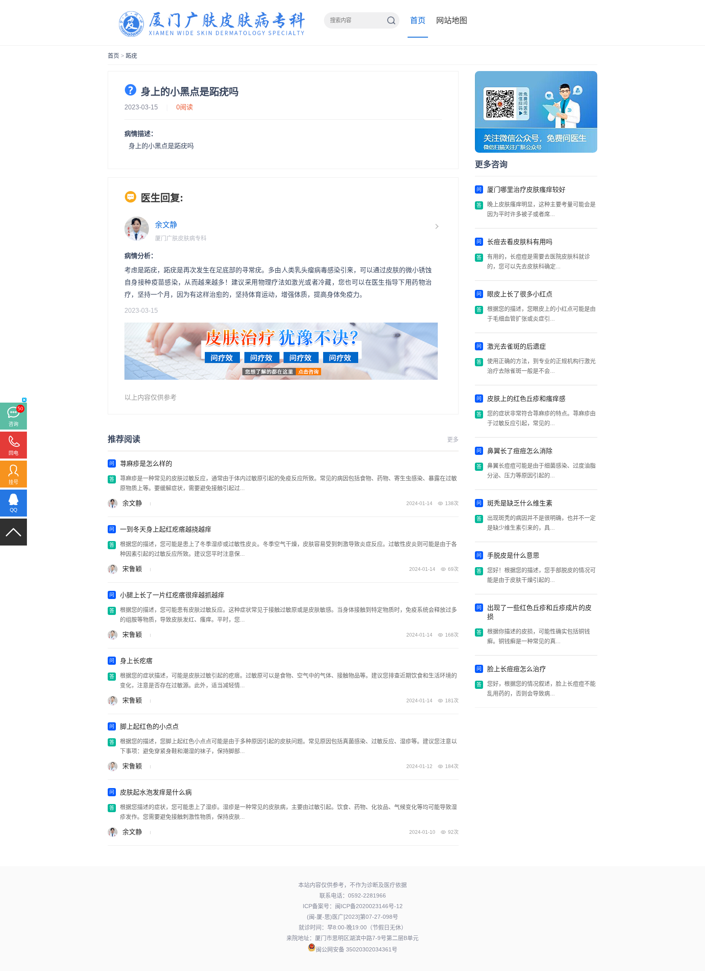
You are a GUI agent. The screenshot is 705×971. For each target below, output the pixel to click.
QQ (13, 510)
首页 (418, 20)
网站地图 (451, 20)
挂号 (13, 482)
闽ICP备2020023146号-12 (369, 906)
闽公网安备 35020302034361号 (356, 949)
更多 (453, 439)
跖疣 (131, 55)
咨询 (13, 424)
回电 (13, 453)
